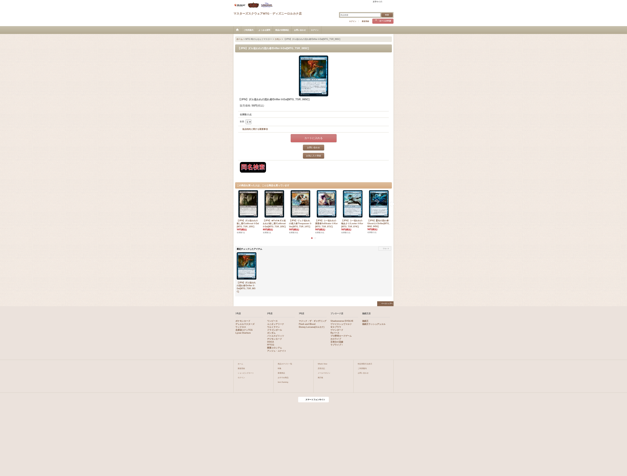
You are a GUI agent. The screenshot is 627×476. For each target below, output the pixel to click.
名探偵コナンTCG (244, 330)
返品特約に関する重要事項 (255, 129)
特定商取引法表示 (365, 364)
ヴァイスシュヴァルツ (341, 324)
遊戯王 (365, 321)
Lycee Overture (243, 333)
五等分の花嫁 (336, 342)
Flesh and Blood (307, 324)
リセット (386, 248)
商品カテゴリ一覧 (285, 364)
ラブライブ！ (336, 345)
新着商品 (281, 373)
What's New (322, 364)
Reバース (334, 333)
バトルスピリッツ (275, 336)
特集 (279, 368)
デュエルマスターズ (245, 324)
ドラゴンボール (274, 330)
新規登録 (365, 21)
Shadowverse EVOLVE (341, 321)
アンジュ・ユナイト (276, 351)
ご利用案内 (362, 368)
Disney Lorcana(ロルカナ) (311, 327)
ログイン (352, 21)
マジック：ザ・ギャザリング (312, 321)
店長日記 (321, 368)
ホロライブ (335, 339)
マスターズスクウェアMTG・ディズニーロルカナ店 (267, 13)
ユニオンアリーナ (275, 324)
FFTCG (270, 345)
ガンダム (271, 333)
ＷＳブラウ (335, 327)
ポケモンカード (242, 321)
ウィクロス (240, 327)
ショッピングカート (246, 373)
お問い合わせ (313, 147)
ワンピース (272, 321)
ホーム (240, 364)
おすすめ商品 (283, 378)
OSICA (270, 342)
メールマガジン (324, 373)
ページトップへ (387, 303)
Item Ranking (283, 382)
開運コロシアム (274, 348)
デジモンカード (274, 339)
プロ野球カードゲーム (341, 336)
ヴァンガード (336, 330)
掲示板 (320, 378)
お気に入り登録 (313, 155)
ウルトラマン (273, 327)
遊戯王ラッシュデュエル (374, 324)
